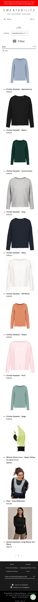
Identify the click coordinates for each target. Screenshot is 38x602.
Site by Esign (20, 601)
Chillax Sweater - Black (16, 130)
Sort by (6, 33)
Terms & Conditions (12, 568)
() (33, 19)
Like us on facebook (21, 585)
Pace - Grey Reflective (15, 501)
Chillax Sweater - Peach (16, 335)
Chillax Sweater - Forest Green (19, 171)
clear (34, 46)
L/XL (6, 51)
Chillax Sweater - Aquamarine (19, 89)
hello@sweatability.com (19, 593)
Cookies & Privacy (12, 571)
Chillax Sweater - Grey (15, 212)
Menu (8, 19)
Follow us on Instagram (21, 587)
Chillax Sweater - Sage (16, 416)
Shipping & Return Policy (28, 568)
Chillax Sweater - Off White (18, 294)
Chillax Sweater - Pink (15, 375)
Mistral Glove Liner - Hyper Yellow (20, 457)
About (12, 564)
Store (28, 571)
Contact (28, 564)
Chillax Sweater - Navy (16, 253)
